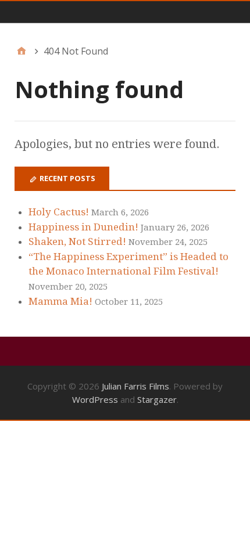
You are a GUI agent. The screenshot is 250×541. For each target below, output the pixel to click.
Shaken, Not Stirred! (77, 241)
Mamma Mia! (60, 301)
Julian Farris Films (135, 386)
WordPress (95, 399)
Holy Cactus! (58, 212)
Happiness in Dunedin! (83, 227)
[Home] (21, 51)
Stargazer (157, 399)
